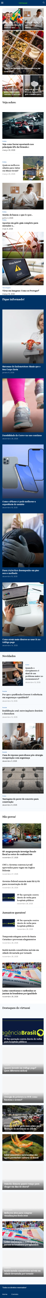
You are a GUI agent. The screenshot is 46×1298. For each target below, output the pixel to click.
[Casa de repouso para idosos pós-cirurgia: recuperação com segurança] (23, 736)
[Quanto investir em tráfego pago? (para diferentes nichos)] (23, 1060)
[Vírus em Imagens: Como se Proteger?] (23, 272)
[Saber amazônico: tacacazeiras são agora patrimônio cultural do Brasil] (23, 1147)
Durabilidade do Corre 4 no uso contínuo (22, 435)
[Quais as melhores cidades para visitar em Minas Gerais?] (33, 168)
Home (4, 1294)
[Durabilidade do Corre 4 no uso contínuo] (23, 405)
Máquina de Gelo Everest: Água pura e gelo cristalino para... (33, 91)
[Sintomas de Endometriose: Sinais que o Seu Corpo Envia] (23, 336)
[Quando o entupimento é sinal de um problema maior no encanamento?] (12, 674)
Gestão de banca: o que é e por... (17, 215)
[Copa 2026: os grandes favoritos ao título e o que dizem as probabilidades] (12, 19)
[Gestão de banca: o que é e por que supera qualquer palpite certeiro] (33, 19)
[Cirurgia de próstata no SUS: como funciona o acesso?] (23, 1089)
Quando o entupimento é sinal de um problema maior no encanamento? (34, 673)
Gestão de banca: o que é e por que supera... (32, 25)
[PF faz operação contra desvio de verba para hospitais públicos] (8, 897)
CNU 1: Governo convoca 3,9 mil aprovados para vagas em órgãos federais (18, 868)
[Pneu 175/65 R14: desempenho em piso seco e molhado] (23, 540)
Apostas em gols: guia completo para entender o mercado (12, 91)
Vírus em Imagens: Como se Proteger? (20, 291)
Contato (14, 1294)
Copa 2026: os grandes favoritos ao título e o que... (12, 25)
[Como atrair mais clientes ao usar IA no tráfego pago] (23, 609)
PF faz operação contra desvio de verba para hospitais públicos (28, 897)
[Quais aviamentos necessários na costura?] (23, 53)
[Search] (43, 3)
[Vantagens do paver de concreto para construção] (23, 780)
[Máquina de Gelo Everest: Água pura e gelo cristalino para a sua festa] (33, 86)
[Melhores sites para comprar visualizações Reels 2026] (23, 1205)
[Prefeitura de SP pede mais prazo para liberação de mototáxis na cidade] (23, 1118)
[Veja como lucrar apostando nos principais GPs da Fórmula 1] (23, 125)
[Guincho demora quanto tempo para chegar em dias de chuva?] (23, 1176)
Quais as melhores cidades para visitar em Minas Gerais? (11, 168)
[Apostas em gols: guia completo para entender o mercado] (12, 86)
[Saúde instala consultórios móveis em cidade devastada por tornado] (23, 1263)
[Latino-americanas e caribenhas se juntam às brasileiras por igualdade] (21, 975)
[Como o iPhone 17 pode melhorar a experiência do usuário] (23, 471)
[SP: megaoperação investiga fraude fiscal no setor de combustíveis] (21, 835)
